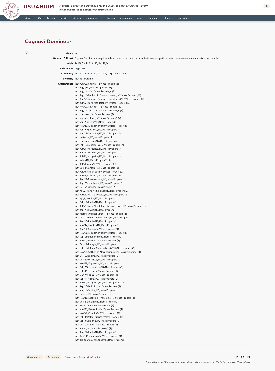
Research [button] (182, 18)
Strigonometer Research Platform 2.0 (82, 357)
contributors (36, 357)
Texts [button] (168, 18)
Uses (40, 18)
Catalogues (91, 18)
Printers (76, 18)
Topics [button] (139, 18)
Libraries (63, 18)
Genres (51, 18)
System (111, 18)
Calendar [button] (154, 18)
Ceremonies (125, 18)
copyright (55, 357)
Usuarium (39, 7)
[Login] (266, 6)
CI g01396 (79, 68)
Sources (29, 18)
